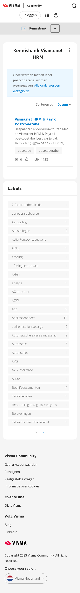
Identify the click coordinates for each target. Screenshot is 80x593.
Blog (8, 525)
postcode (24, 150)
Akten (16, 274)
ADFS (16, 248)
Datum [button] (62, 104)
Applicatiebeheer (23, 318)
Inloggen (30, 15)
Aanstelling (19, 222)
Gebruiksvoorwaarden (21, 464)
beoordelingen (22, 396)
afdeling (17, 257)
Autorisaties (20, 352)
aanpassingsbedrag (25, 213)
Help (56, 15)
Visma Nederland (27, 578)
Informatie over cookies (22, 486)
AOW (15, 300)
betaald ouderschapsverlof (30, 422)
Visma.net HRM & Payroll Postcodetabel (36, 122)
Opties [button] (69, 50)
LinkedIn (11, 532)
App (14, 309)
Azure (16, 379)
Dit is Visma (13, 505)
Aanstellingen (21, 231)
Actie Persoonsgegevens (29, 239)
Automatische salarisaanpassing (34, 335)
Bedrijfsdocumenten (26, 387)
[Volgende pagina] (43, 432)
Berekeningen (21, 413)
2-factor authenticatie (27, 205)
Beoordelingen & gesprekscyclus (34, 405)
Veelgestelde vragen (19, 479)
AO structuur (21, 292)
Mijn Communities (47, 15)
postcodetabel (49, 150)
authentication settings (27, 326)
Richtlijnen (12, 472)
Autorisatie (19, 344)
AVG (15, 361)
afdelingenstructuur (25, 266)
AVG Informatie (22, 370)
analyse (17, 283)
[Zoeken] (74, 6)
